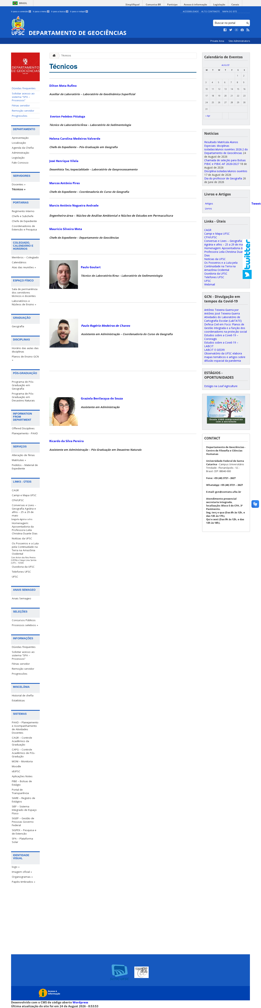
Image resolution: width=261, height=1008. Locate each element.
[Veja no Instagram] (242, 30)
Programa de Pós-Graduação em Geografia (23, 385)
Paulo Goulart (91, 267)
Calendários (19, 262)
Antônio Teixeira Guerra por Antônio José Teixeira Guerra (222, 311)
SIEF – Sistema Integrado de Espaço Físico (24, 810)
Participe (172, 4)
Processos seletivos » (25, 625)
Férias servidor (21, 105)
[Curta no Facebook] (225, 30)
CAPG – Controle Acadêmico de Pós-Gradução (23, 753)
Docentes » (18, 184)
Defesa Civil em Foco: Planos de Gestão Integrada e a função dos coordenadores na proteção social (225, 327)
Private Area (217, 41)
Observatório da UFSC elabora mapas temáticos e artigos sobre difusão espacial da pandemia (224, 357)
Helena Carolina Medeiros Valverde (74, 138)
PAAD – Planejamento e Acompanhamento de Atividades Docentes (25, 727)
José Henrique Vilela (63, 161)
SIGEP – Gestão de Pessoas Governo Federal (23, 822)
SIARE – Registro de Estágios (23, 799)
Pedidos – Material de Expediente (25, 466)
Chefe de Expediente (24, 221)
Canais (235, 4)
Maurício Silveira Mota (65, 229)
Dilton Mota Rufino (63, 86)
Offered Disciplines (23, 428)
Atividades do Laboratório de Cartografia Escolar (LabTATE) (223, 318)
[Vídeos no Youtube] (236, 30)
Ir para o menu (41, 11)
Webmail (209, 284)
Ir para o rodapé (78, 11)
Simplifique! (132, 4)
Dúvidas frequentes (24, 88)
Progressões (19, 115)
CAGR (15, 490)
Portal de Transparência (20, 791)
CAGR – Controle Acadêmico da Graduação (22, 741)
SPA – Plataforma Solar (22, 840)
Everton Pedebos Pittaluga (67, 116)
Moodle (16, 766)
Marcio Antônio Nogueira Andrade (74, 205)
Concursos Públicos (24, 620)
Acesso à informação (195, 4)
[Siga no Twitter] (230, 30)
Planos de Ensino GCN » (25, 358)
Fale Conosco (20, 162)
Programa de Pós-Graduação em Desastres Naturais (23, 397)
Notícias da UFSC (22, 538)
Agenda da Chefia (23, 147)
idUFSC (16, 771)
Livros (208, 208)
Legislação (219, 4)
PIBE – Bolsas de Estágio (22, 782)
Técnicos (66, 55)
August (225, 65)
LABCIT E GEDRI (214, 350)
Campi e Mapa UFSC (24, 495)
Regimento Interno (23, 211)
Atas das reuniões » (24, 267)
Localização (19, 142)
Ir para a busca (59, 11)
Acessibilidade (191, 11)
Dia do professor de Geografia (223, 178)
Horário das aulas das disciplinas (25, 349)
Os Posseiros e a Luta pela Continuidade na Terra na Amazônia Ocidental (25, 548)
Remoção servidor (23, 110)
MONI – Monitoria (22, 761)
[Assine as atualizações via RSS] (248, 30)
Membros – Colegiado (25, 257)
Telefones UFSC (21, 571)
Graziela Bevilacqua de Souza (102, 398)
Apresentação (20, 137)
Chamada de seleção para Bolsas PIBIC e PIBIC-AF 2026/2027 (225, 162)
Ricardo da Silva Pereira (66, 441)
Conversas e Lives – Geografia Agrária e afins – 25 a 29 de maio (24, 510)
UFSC (15, 576)
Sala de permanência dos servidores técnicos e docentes (24, 292)
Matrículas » (19, 460)
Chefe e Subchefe (22, 216)
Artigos (209, 203)
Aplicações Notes (22, 776)
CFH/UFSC (18, 500)
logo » (15, 867)
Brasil (23, 3)
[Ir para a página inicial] (53, 56)
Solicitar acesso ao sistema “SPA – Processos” (23, 97)
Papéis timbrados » (23, 881)
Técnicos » (19, 189)
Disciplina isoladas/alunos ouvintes (225, 171)
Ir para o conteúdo (20, 11)
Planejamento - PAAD (25, 433)
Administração (20, 152)
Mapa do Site (229, 11)
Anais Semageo (21, 598)
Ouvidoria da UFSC (23, 566)
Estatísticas (18, 700)
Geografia (18, 326)
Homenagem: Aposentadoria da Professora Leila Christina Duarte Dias (24, 528)
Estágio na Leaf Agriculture (220, 386)
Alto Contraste (210, 11)
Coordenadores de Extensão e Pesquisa (24, 227)
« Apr (207, 115)
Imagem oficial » (22, 871)
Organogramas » (22, 876)
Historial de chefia (22, 695)
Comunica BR (153, 4)
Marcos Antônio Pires (64, 183)
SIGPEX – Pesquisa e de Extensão (24, 831)
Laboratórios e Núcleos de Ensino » (24, 302)
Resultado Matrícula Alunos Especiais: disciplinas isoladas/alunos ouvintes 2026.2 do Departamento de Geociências (226, 147)
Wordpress (80, 1002)
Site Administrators (239, 41)
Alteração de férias (23, 455)
